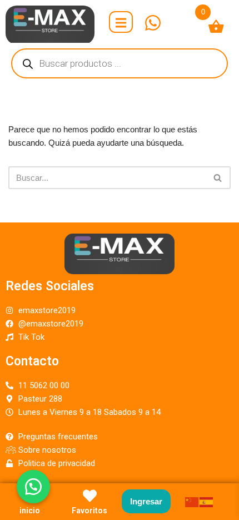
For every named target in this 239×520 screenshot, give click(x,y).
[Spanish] (207, 501)
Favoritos (89, 510)
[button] (33, 486)
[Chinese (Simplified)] (192, 501)
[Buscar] (218, 177)
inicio (29, 510)
